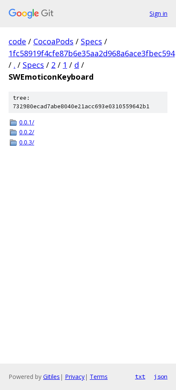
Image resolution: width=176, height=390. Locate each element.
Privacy (75, 377)
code (17, 41)
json (160, 376)
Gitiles (51, 377)
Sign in (158, 13)
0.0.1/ (26, 122)
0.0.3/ (26, 142)
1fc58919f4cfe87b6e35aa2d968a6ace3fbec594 (92, 53)
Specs (91, 41)
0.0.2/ (26, 132)
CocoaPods (53, 41)
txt (140, 376)
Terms (99, 377)
